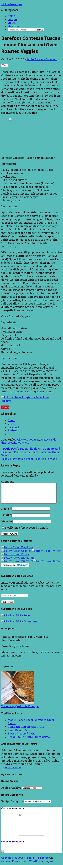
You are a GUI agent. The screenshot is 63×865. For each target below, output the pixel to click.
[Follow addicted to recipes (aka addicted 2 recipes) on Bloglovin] (15, 566)
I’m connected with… (13, 841)
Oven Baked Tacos (19, 730)
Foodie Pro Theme (37, 857)
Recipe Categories (12, 801)
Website (6, 521)
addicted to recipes (11, 4)
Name (6, 508)
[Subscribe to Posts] (8, 615)
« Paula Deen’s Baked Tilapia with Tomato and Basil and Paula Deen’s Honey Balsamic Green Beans (30, 452)
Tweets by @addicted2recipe (20, 706)
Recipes (45, 439)
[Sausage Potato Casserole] (17, 702)
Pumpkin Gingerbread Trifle (26, 726)
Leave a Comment (46, 59)
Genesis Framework (14, 861)
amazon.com (13, 767)
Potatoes (34, 439)
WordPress (36, 861)
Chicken (22, 439)
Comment (7, 481)
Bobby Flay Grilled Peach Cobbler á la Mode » (30, 458)
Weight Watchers (18, 442)
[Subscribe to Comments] (8, 621)
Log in (49, 861)
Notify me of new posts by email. (26, 527)
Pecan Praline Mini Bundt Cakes (29, 737)
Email (6, 515)
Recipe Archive (11, 787)
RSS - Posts (23, 615)
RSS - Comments (26, 621)
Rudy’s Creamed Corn (21, 733)
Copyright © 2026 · (13, 857)
